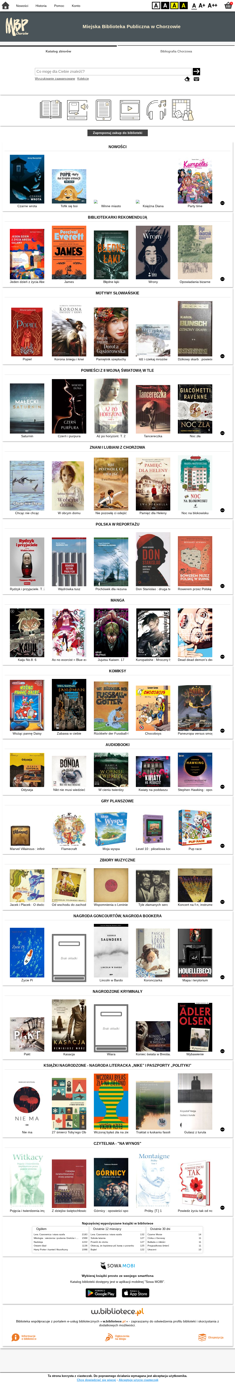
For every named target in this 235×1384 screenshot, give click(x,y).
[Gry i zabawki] (183, 120)
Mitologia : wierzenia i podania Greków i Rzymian (59, 1238)
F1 (202, 5)
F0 (194, 5)
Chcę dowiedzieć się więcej (96, 1380)
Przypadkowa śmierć (158, 1245)
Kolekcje (83, 78)
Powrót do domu (99, 1242)
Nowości (22, 6)
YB (174, 5)
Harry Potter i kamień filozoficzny (51, 1249)
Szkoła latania (98, 1238)
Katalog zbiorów (58, 51)
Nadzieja (38, 1242)
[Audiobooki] (78, 120)
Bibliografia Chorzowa (176, 51)
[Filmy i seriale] (130, 120)
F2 (212, 5)
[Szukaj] (196, 71)
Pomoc (59, 6)
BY (183, 5)
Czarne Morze (155, 1234)
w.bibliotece (114, 1321)
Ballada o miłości (156, 1242)
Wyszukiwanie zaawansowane (55, 78)
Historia (41, 6)
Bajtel (94, 1249)
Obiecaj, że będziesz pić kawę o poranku (112, 1245)
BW (165, 5)
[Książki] (51, 120)
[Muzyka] (157, 120)
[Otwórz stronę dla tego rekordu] (28, 179)
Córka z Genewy (156, 1238)
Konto (76, 6)
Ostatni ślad (40, 1245)
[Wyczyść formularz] (187, 79)
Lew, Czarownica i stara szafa (49, 1234)
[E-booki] (104, 120)
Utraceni (152, 1249)
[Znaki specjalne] (196, 79)
